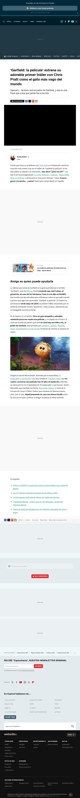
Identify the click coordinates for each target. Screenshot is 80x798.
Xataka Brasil (8, 786)
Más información (54, 796)
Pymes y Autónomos (25, 767)
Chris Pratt (43, 165)
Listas (56, 704)
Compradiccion (9, 770)
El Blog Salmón (23, 764)
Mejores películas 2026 (37, 653)
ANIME (32, 21)
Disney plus (58, 700)
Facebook (65, 21)
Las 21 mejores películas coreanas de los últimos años (35, 493)
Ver (41, 576)
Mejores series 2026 (22, 653)
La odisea (33, 708)
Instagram (61, 21)
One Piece (56, 56)
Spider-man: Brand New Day (38, 712)
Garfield (44, 520)
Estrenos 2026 (51, 653)
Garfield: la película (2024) (59, 520)
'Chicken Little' (54, 378)
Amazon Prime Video (36, 700)
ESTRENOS (17, 21)
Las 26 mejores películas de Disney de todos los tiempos (36, 497)
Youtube (72, 21)
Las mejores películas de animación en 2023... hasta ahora (51, 269)
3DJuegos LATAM (23, 783)
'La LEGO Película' (41, 175)
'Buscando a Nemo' (47, 388)
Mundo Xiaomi (9, 756)
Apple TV (7, 708)
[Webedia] (10, 734)
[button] (23, 156)
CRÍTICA (9, 21)
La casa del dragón (10, 712)
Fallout (72, 56)
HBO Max (57, 708)
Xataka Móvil (8, 747)
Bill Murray (28, 291)
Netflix (32, 704)
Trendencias (8, 764)
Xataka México (9, 783)
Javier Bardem (25, 56)
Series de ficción (10, 700)
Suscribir (38, 666)
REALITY (25, 21)
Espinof (35, 747)
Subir (70, 735)
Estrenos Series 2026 (63, 653)
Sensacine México (38, 783)
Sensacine (36, 744)
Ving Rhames (21, 329)
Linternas (57, 712)
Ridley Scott (47, 56)
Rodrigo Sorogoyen (12, 56)
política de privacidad (28, 670)
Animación (35, 520)
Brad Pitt (64, 56)
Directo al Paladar (53, 744)
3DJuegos (21, 744)
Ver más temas (10, 717)
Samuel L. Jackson (49, 325)
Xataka (7, 744)
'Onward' (54, 175)
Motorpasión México (68, 783)
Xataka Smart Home (10, 753)
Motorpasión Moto (67, 747)
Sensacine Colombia (39, 786)
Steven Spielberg (36, 56)
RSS (29, 682)
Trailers (28, 520)
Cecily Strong (34, 329)
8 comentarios (18, 101)
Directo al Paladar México (53, 784)
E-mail (36, 101)
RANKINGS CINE (41, 21)
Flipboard (69, 21)
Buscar (72, 726)
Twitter (76, 21)
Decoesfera (8, 767)
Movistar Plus (9, 704)
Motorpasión (65, 744)
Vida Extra (22, 747)
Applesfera (7, 750)
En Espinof (40, 265)
